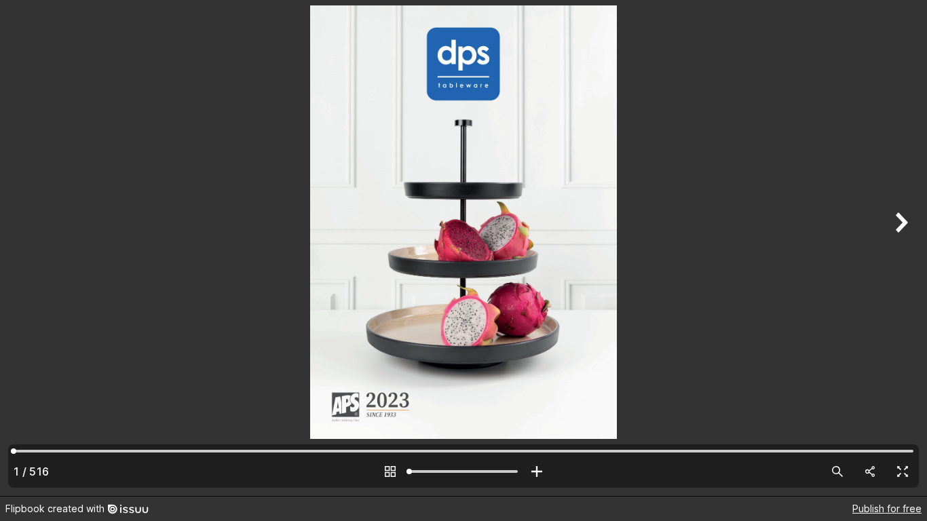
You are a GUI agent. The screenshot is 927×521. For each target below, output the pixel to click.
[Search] (837, 471)
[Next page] (900, 248)
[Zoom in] (536, 471)
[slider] (463, 471)
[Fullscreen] (902, 471)
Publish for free (887, 508)
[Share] (870, 471)
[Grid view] (390, 471)
